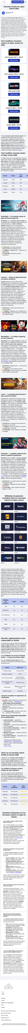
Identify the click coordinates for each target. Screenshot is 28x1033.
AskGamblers (18, 872)
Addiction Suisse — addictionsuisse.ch (13, 741)
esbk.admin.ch (18, 701)
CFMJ (20, 150)
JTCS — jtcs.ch (7, 746)
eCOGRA (5, 361)
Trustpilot (11, 872)
